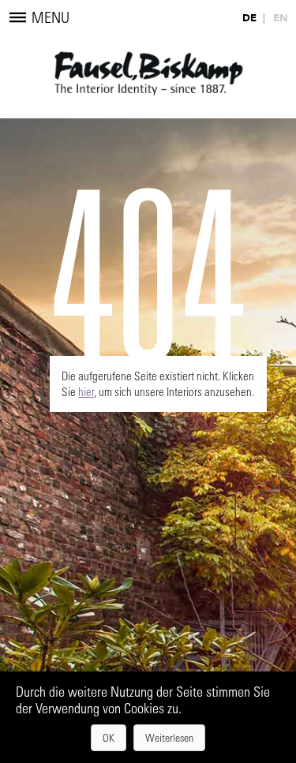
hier (86, 391)
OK (108, 737)
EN (280, 18)
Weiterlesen (169, 737)
